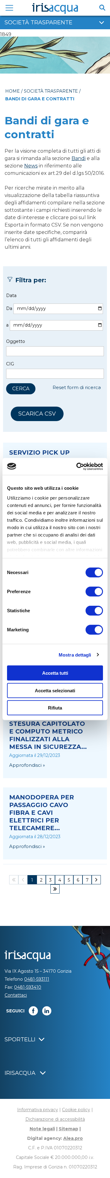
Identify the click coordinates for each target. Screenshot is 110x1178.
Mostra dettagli (75, 654)
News (31, 166)
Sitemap (68, 1129)
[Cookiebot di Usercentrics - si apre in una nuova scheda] (77, 466)
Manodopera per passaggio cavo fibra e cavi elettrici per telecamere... (41, 813)
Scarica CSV (37, 413)
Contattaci (16, 995)
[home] (55, 8)
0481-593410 (27, 987)
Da (9, 308)
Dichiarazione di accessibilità (55, 1119)
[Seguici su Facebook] (33, 1010)
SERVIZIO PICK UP (39, 452)
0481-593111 (36, 979)
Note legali (42, 1129)
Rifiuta (55, 707)
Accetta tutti (55, 673)
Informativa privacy (37, 1109)
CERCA (20, 389)
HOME (12, 91)
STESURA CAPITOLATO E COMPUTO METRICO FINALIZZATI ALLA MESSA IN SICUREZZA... (48, 735)
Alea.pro (73, 1138)
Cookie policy (76, 1109)
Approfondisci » (27, 765)
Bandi (79, 158)
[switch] (94, 592)
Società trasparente (51, 91)
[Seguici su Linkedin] (46, 1010)
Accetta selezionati (55, 690)
